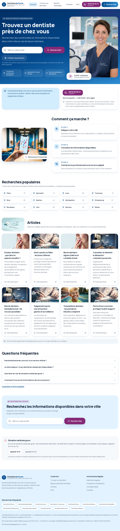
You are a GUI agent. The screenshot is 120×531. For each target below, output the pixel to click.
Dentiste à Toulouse (57, 504)
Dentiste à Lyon (41, 504)
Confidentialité (92, 487)
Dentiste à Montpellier (106, 504)
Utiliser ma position (16, 58)
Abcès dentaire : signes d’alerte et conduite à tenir (71, 255)
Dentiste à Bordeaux (29, 508)
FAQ (77, 4)
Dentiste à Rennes (61, 508)
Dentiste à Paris (8, 504)
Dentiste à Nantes (89, 504)
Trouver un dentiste (43, 4)
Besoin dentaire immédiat (61, 483)
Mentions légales (93, 480)
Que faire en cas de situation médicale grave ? (24, 373)
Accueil (33, 4)
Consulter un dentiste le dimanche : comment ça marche (102, 255)
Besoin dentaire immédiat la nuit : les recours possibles (13, 309)
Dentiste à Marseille (25, 504)
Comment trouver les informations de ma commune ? (27, 380)
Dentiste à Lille (46, 508)
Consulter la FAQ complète (13, 386)
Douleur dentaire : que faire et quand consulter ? (12, 255)
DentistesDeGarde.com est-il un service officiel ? (25, 360)
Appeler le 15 (15, 452)
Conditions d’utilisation (96, 483)
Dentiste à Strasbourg (11, 508)
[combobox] (22, 50)
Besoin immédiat (57, 4)
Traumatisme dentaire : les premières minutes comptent (73, 309)
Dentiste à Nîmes (77, 508)
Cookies (90, 490)
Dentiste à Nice (73, 504)
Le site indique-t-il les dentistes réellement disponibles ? (29, 367)
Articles (69, 4)
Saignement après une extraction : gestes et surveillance (44, 309)
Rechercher (55, 50)
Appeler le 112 (30, 452)
